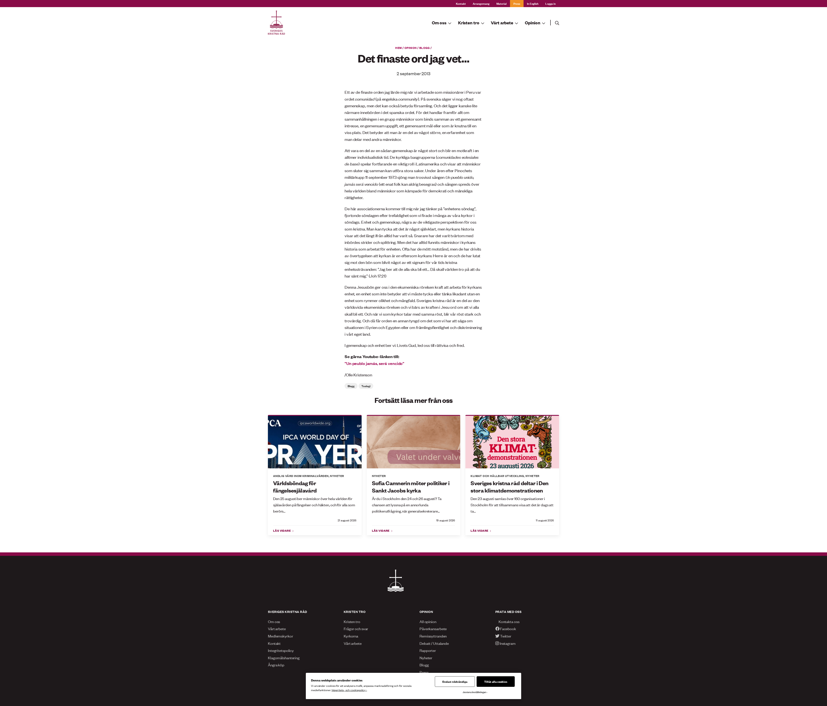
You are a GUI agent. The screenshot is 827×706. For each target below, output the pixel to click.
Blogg (424, 47)
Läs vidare (282, 530)
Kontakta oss (508, 621)
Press (516, 3)
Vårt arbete (277, 628)
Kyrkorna (351, 635)
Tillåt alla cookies (495, 681)
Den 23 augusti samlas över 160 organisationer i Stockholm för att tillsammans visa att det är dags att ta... (512, 504)
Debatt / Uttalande (434, 643)
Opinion (410, 47)
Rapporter (428, 650)
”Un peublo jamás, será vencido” (374, 363)
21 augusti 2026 (347, 520)
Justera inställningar (474, 692)
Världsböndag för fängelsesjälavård (295, 486)
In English (532, 3)
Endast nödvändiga (454, 681)
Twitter (505, 635)
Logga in (550, 3)
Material (501, 3)
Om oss (274, 621)
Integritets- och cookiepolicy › (349, 690)
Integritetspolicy (281, 650)
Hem (398, 47)
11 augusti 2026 (545, 520)
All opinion (428, 621)
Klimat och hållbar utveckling (497, 476)
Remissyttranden (433, 635)
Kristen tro (352, 621)
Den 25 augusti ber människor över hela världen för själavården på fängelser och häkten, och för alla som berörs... (314, 504)
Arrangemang (481, 3)
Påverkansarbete (433, 628)
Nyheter (337, 476)
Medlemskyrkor (280, 635)
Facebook (507, 628)
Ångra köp (276, 664)
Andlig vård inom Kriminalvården (301, 476)
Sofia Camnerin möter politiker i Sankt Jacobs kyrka (411, 486)
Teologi (365, 386)
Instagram (507, 643)
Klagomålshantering (284, 657)
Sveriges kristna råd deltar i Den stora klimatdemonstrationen (509, 486)
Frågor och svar (356, 628)
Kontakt (461, 3)
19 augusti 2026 (445, 520)
